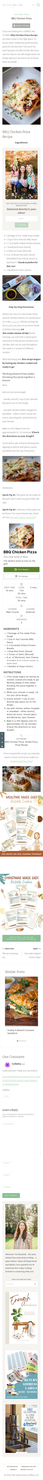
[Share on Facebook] (2, 734)
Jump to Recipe (22, 26)
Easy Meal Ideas (21, 14)
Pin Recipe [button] (23, 576)
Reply (6, 1096)
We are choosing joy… (10, 953)
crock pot (15, 322)
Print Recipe (22, 569)
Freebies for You (29, 1466)
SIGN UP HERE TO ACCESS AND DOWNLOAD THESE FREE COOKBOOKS (21, 938)
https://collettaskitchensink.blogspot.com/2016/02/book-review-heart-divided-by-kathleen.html (21, 1080)
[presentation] (21, 1001)
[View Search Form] (38, 5)
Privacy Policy (26, 1469)
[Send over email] (2, 742)
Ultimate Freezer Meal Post (22, 517)
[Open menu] (33, 5)
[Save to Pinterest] (2, 738)
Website (7, 1187)
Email (6, 1175)
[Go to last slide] (8, 1008)
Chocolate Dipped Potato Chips (32, 953)
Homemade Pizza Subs (21, 761)
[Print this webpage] (2, 746)
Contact (13, 1469)
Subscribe (21, 225)
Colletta (16, 1064)
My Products (12, 1466)
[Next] (34, 1008)
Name (7, 1163)
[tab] (17, 1040)
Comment (9, 1124)
